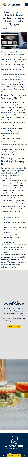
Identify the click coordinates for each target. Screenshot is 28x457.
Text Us (24, 456)
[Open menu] (26, 4)
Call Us (3, 456)
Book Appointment (14, 456)
